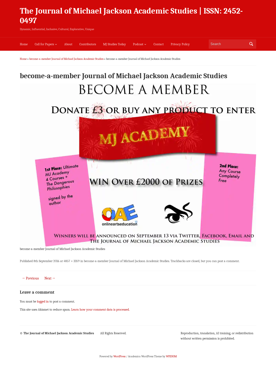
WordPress (119, 356)
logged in (43, 301)
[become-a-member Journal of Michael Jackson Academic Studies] (138, 165)
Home (24, 44)
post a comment (228, 261)
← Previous (30, 278)
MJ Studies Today (114, 44)
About (68, 44)
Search (251, 44)
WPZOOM (171, 356)
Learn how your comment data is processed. (100, 309)
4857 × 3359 (72, 261)
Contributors (87, 44)
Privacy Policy (180, 44)
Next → (49, 278)
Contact (159, 44)
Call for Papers (44, 44)
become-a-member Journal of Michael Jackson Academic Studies (66, 59)
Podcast (138, 44)
